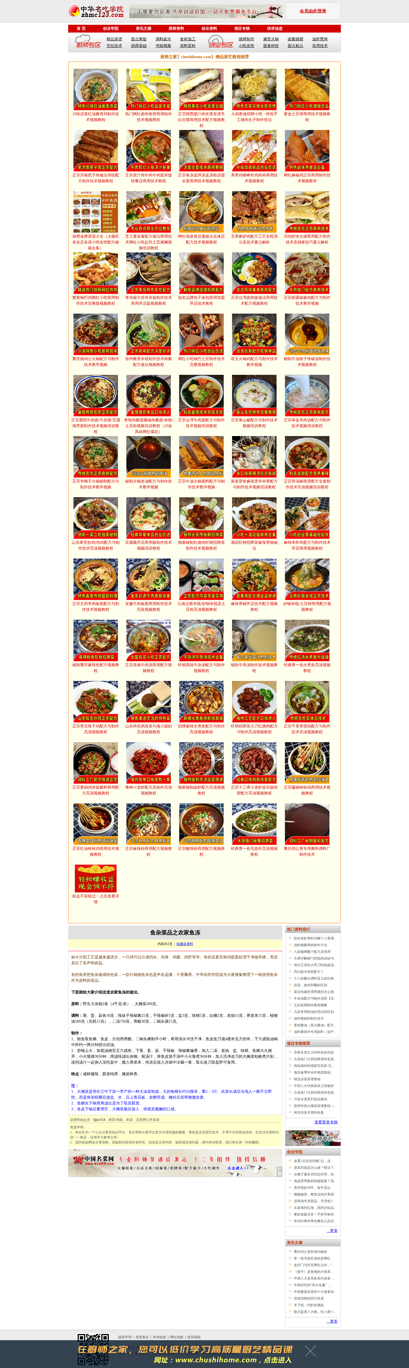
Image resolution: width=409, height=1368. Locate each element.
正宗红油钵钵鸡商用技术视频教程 (95, 852)
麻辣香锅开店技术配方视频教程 (254, 607)
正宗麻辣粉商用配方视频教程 (148, 852)
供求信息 (275, 28)
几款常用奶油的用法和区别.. (315, 1012)
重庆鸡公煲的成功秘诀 (310, 1252)
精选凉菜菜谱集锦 (307, 1079)
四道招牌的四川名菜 (309, 1298)
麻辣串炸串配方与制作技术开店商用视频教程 (307, 545)
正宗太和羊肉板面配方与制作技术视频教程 (95, 607)
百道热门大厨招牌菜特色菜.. (315, 1059)
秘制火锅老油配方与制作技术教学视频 (148, 484)
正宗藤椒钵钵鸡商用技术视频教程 (307, 790)
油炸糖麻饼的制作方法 (310, 945)
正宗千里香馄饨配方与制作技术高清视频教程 (307, 729)
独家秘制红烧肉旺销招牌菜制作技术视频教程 (201, 545)
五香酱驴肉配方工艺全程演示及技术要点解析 (254, 239)
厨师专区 (88, 42)
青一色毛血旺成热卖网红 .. (313, 1258)
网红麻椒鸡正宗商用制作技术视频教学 (307, 178)
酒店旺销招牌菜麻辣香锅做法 (254, 545)
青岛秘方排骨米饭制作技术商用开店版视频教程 (148, 301)
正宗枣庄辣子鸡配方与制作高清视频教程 (95, 729)
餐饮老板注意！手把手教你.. (315, 1214)
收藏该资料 (184, 944)
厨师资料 (176, 28)
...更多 (332, 1231)
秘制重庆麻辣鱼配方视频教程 (95, 668)
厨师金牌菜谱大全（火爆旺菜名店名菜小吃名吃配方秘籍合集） (95, 242)
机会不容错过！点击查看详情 (95, 899)
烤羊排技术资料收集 (309, 1112)
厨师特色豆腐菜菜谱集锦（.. (315, 1106)
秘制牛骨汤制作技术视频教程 (254, 668)
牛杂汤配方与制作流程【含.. (315, 998)
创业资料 (209, 28)
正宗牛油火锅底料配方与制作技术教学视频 (201, 484)
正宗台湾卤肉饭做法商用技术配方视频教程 (254, 301)
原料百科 (188, 46)
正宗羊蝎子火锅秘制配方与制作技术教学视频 (95, 484)
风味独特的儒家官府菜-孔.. (313, 1066)
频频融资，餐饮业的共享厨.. (315, 1194)
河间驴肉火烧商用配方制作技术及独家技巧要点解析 (307, 239)
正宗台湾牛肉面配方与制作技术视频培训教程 (201, 423)
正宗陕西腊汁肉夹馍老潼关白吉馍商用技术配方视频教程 (201, 120)
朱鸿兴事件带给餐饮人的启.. (315, 1221)
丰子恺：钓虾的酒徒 (309, 1305)
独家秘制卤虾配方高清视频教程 (201, 790)
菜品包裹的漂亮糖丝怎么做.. (315, 992)
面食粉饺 (271, 46)
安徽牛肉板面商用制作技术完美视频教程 (148, 607)
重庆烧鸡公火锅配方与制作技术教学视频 (95, 362)
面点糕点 (295, 46)
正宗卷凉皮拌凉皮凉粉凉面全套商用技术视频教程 (201, 178)
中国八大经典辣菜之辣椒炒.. (315, 1086)
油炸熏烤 (320, 39)
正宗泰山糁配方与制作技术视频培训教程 (254, 423)
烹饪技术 (114, 46)
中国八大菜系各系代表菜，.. (315, 1278)
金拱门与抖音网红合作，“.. (314, 1265)
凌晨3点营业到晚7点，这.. (313, 1161)
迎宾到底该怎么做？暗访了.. (315, 1168)
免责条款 (142, 1337)
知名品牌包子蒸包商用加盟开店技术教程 (201, 301)
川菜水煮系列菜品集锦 (310, 1099)
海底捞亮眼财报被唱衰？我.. (315, 1181)
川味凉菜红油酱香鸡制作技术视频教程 (95, 117)
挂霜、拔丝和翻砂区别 (310, 985)
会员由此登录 (313, 11)
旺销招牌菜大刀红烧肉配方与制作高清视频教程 (254, 729)
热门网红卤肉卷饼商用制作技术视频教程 (148, 117)
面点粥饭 (139, 39)
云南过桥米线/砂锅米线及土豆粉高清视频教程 (201, 607)
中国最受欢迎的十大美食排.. (315, 1292)
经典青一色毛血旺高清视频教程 (254, 852)
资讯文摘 (143, 28)
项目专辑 (242, 28)
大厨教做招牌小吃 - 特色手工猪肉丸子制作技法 (254, 117)
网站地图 (176, 1337)
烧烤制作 (246, 39)
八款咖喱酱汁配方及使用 (312, 952)
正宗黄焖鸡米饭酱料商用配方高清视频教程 (95, 790)
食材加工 (188, 39)
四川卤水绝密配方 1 (308, 972)
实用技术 (320, 46)
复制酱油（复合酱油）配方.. (315, 1025)
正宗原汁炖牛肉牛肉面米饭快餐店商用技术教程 (148, 178)
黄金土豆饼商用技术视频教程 (307, 117)
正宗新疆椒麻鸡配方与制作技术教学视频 (307, 301)
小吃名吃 (246, 46)
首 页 (81, 28)
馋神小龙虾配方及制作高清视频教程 (148, 790)
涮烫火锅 (271, 39)
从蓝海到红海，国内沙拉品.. (315, 1208)
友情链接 (159, 1337)
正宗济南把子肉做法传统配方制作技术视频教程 (95, 178)
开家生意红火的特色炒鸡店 (314, 1052)
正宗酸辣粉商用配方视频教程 (201, 852)
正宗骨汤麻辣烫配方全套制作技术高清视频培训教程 (307, 484)
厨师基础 (139, 46)
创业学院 (111, 28)
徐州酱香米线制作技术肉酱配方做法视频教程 (148, 362)
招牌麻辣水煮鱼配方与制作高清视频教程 (201, 729)
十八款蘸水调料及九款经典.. (315, 978)
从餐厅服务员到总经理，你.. (315, 1174)
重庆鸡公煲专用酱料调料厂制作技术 (307, 852)
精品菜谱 (114, 39)
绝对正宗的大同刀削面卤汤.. (315, 965)
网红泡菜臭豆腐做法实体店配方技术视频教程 (201, 239)
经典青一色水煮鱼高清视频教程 (307, 668)
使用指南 (194, 1337)
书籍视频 (163, 46)
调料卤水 (163, 39)
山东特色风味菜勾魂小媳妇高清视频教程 (148, 729)
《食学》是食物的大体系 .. (313, 1272)
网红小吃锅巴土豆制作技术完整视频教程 (201, 362)
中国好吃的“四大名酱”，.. (313, 1285)
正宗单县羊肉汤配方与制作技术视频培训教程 (307, 423)
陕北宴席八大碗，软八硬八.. (315, 1312)
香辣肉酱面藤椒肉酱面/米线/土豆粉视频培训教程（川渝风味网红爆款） (148, 426)
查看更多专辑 (326, 1122)
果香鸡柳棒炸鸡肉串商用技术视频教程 (254, 178)
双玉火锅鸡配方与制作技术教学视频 (254, 362)
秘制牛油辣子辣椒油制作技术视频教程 (307, 362)
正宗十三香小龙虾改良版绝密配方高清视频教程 (254, 790)
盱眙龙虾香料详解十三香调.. (315, 938)
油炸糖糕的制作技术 (309, 1018)
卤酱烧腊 (295, 39)
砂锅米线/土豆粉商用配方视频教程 (307, 607)
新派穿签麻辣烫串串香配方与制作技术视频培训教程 (254, 484)
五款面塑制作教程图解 (310, 1005)
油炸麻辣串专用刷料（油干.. (315, 1032)
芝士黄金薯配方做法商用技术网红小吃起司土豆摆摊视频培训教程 (148, 242)
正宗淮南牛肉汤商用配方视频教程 (148, 668)
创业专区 (221, 42)
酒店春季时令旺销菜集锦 (312, 1072)
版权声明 (125, 1337)
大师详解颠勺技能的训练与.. (315, 958)
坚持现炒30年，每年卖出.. (313, 1188)
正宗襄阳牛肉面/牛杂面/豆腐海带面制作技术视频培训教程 (95, 426)
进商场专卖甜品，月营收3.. (314, 1201)
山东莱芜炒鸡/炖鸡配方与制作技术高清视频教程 (96, 545)
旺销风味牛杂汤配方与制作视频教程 (201, 668)
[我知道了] (312, 1353)
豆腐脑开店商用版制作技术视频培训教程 (148, 545)
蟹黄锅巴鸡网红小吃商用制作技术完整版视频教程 (95, 301)
